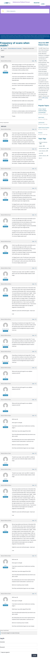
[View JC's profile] (5, 375)
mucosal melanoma (44, 148)
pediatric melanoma (43, 155)
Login (42, 4)
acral (41, 153)
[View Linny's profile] (5, 196)
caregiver (42, 146)
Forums (5, 48)
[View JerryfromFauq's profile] (5, 327)
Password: (2, 647)
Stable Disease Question (43, 127)
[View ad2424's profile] (5, 69)
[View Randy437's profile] (5, 137)
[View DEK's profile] (5, 423)
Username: (2, 642)
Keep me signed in (5, 652)
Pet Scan (40, 132)
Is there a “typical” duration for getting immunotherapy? (42, 111)
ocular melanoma (43, 150)
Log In (34, 655)
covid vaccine (41, 122)
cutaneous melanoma (43, 143)
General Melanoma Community (15, 48)
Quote (33, 60)
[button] (36, 2)
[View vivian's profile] (5, 292)
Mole (40, 158)
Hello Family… (41, 117)
